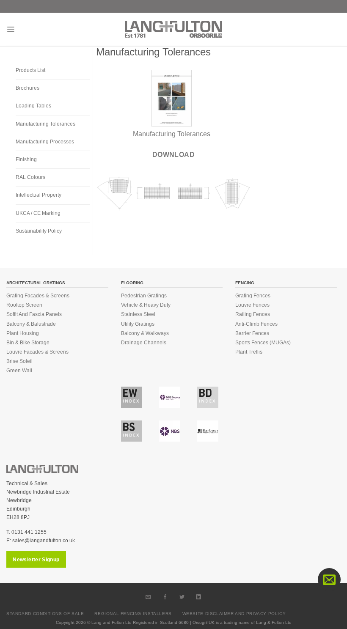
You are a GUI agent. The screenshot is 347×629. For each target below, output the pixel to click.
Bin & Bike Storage (28, 343)
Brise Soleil (19, 361)
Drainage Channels (143, 343)
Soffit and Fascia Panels (34, 314)
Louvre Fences (252, 305)
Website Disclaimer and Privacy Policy (234, 613)
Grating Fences (252, 296)
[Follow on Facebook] (165, 597)
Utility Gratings (137, 324)
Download (173, 154)
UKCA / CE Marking (38, 213)
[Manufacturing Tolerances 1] (232, 192)
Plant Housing (22, 333)
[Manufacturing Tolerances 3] (193, 192)
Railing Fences (252, 314)
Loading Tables (33, 106)
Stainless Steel (138, 314)
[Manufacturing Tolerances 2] (114, 192)
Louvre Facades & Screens (37, 352)
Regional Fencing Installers (133, 613)
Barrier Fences (252, 333)
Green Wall (19, 371)
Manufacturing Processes (45, 142)
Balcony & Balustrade (31, 324)
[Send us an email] (148, 597)
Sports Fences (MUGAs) (263, 343)
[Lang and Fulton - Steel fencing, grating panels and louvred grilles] (173, 29)
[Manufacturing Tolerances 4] (154, 192)
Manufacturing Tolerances (45, 124)
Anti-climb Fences (256, 324)
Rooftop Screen (24, 305)
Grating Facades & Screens (37, 296)
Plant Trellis (248, 352)
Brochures (27, 88)
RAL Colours (30, 177)
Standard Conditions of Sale (45, 613)
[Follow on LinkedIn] (199, 597)
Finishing (26, 159)
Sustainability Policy (39, 231)
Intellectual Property (38, 195)
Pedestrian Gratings (144, 296)
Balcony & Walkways (145, 333)
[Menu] (10, 29)
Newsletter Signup (36, 560)
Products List (30, 70)
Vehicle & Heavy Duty (146, 305)
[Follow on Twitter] (182, 597)
